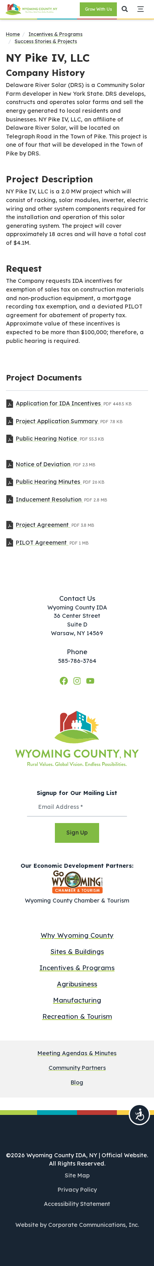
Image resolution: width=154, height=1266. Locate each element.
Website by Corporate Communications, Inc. (77, 1224)
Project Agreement (43, 524)
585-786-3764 (77, 660)
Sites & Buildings (77, 951)
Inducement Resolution (49, 499)
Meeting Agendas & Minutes (77, 1053)
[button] (125, 9)
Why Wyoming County (77, 935)
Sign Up (77, 832)
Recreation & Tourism (77, 1016)
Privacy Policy (77, 1189)
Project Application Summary (57, 421)
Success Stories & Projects (46, 41)
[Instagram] (78, 681)
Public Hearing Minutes (49, 481)
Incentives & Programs (55, 34)
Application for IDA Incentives (59, 403)
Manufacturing (77, 1000)
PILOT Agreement (42, 542)
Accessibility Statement (77, 1203)
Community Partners (77, 1068)
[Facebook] (65, 681)
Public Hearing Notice (47, 438)
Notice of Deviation (44, 464)
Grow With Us (98, 9)
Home (13, 34)
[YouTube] (90, 681)
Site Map (77, 1175)
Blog (77, 1082)
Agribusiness (77, 984)
